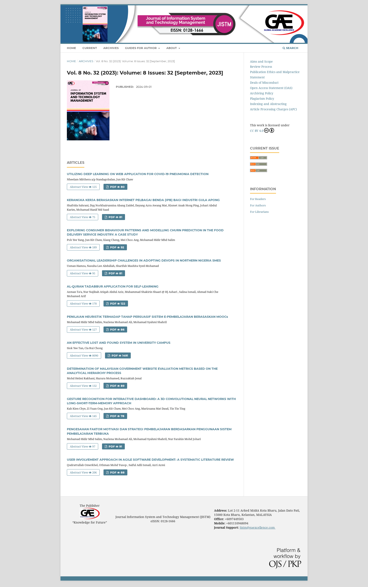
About (172, 48)
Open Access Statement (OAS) (271, 88)
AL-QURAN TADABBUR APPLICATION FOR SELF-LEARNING (112, 286)
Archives (111, 48)
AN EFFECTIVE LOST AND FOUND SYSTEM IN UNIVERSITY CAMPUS (118, 343)
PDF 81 (115, 217)
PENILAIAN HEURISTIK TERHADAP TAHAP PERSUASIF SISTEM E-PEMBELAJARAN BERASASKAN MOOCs (147, 317)
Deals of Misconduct (264, 83)
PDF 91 (115, 446)
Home (71, 48)
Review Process (261, 67)
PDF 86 (116, 329)
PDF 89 (116, 385)
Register (282, 7)
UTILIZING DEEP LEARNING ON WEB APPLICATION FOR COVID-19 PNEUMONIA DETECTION (137, 174)
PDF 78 (116, 416)
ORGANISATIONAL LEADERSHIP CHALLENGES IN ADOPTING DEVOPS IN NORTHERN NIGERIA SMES (144, 260)
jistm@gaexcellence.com (258, 527)
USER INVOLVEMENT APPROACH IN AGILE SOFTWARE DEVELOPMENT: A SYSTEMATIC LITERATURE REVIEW (150, 460)
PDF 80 (117, 186)
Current (89, 48)
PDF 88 (117, 472)
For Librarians (259, 212)
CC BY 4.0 (256, 131)
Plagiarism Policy (262, 98)
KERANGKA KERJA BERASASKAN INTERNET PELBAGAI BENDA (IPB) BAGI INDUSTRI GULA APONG (143, 200)
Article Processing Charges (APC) (273, 109)
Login (297, 7)
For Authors (258, 205)
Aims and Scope (261, 61)
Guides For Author (141, 48)
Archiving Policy (261, 93)
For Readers (258, 199)
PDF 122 (117, 303)
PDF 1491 (119, 355)
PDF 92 (116, 247)
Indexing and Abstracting (268, 104)
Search (291, 48)
